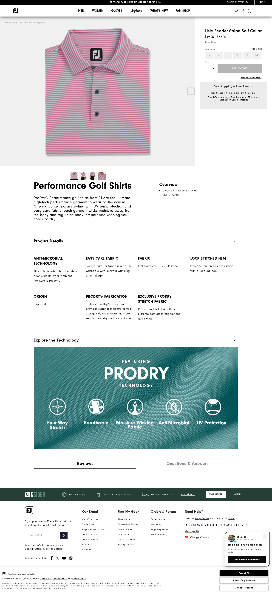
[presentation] (187, 464)
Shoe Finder (125, 519)
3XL (256, 55)
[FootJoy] (15, 10)
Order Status (158, 519)
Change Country (199, 537)
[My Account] (243, 11)
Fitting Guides (126, 544)
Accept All (244, 573)
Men (81, 10)
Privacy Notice (60, 579)
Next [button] (191, 91)
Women (97, 10)
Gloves (116, 10)
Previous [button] (3, 91)
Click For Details (52, 548)
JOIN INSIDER (215, 494)
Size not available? (251, 77)
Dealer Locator (126, 539)
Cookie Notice (79, 579)
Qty (207, 62)
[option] (97, 91)
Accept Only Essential (243, 580)
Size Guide (257, 49)
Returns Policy (159, 534)
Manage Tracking (244, 587)
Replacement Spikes (94, 529)
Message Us (192, 531)
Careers (86, 549)
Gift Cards (124, 534)
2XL (247, 55)
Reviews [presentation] (85, 463)
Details (251, 93)
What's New (159, 10)
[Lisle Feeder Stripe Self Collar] (97, 91)
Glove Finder (125, 529)
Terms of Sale (90, 539)
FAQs (231, 518)
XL (237, 55)
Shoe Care (88, 524)
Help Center (202, 518)
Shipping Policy (160, 529)
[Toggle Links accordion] (94, 511)
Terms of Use (45, 579)
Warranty (156, 524)
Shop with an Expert (247, 559)
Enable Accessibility (237, 2)
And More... (188, 494)
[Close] (265, 536)
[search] (236, 11)
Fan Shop (183, 10)
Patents (86, 544)
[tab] (249, 11)
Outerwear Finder (128, 524)
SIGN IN (237, 494)
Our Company (90, 519)
